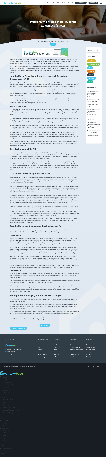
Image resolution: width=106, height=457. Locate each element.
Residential (6, 402)
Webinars (40, 352)
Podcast (39, 349)
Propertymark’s (34, 59)
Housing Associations (9, 407)
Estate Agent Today (52, 273)
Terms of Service (42, 354)
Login (87, 345)
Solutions (61, 2)
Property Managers (9, 413)
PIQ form (42, 109)
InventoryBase (42, 340)
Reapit (5, 435)
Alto (4, 438)
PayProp (5, 441)
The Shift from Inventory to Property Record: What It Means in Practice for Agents (93, 133)
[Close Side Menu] (0, 376)
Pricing (70, 2)
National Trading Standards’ (23, 247)
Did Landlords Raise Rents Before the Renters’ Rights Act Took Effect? (93, 94)
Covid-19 (91, 71)
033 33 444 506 (11, 351)
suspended (58, 162)
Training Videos (90, 352)
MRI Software (7, 433)
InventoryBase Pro (75, 347)
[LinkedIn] (98, 366)
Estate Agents (7, 405)
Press (90, 82)
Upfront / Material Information (12, 410)
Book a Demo (5, 420)
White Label (73, 352)
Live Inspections (74, 354)
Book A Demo (80, 3)
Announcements (94, 64)
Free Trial (93, 3)
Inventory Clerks (8, 400)
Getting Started (90, 347)
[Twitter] (88, 366)
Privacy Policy (41, 357)
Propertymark (46, 132)
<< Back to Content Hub (18, 328)
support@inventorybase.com (15, 354)
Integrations (89, 357)
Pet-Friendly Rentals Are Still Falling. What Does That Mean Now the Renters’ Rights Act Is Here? (93, 103)
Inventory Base (62, 42)
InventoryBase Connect (76, 349)
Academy (91, 61)
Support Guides (90, 349)
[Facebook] (93, 366)
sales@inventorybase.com (14, 349)
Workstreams (73, 357)
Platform (50, 2)
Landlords (92, 78)
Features (56, 352)
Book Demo (57, 347)
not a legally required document (49, 166)
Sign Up (56, 345)
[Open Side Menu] (101, 3)
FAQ (55, 357)
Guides (91, 75)
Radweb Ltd (24, 366)
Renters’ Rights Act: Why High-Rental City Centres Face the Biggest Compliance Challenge (93, 113)
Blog (53, 44)
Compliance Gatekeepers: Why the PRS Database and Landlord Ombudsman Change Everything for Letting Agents (93, 123)
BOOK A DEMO (45, 325)
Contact (39, 345)
